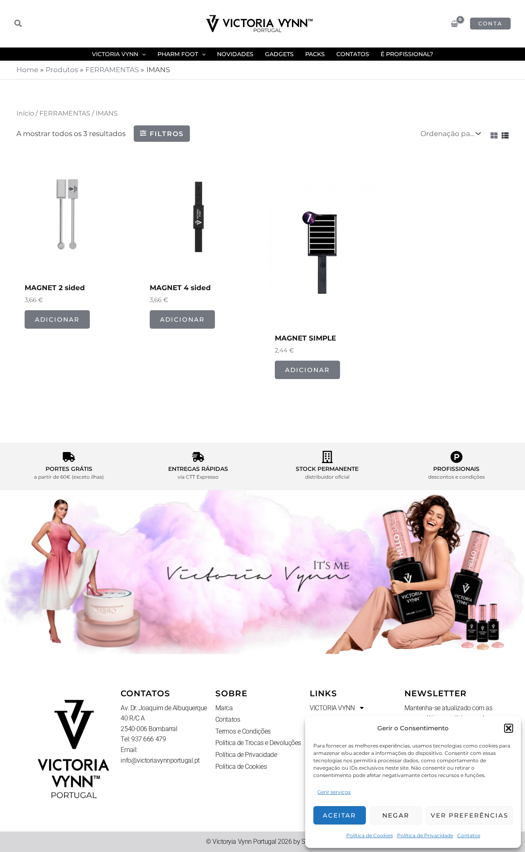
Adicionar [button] (57, 319)
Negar (395, 815)
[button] (508, 728)
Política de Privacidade (425, 835)
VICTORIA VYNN (332, 708)
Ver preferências (469, 815)
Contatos (468, 835)
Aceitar (339, 815)
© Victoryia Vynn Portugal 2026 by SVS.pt (262, 841)
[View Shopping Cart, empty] (454, 23)
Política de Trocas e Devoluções (258, 743)
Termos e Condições (243, 731)
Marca (224, 708)
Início (25, 113)
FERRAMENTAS (64, 113)
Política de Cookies (369, 835)
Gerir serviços (334, 792)
